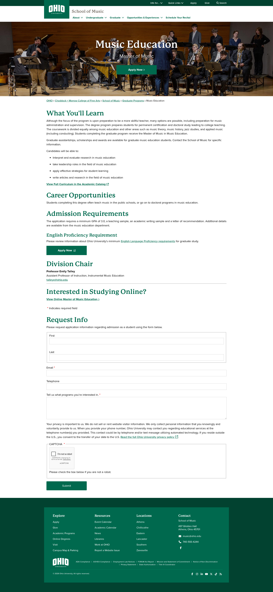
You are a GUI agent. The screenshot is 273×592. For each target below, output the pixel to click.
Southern (141, 544)
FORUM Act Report (146, 561)
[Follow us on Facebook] (180, 547)
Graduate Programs (133, 100)
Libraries (99, 539)
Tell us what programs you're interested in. (72, 395)
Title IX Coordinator (167, 564)
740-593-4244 (191, 541)
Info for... (155, 3)
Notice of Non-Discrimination (205, 561)
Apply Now (135, 70)
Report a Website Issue (107, 550)
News (98, 533)
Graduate (115, 17)
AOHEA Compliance (101, 561)
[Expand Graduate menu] (123, 17)
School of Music (88, 11)
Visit (55, 544)
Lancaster (141, 539)
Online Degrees (61, 539)
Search (223, 3)
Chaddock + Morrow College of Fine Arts (77, 100)
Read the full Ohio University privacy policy (149, 437)
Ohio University (66, 573)
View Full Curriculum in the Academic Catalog (77, 184)
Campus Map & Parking (65, 550)
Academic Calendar (105, 527)
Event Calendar (103, 522)
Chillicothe (142, 527)
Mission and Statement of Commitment (173, 561)
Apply (193, 3)
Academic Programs (64, 533)
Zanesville (142, 550)
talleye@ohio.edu (57, 280)
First (52, 336)
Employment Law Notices (124, 561)
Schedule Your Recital (178, 17)
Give (207, 3)
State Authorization (147, 564)
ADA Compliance (83, 561)
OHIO (49, 100)
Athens (140, 522)
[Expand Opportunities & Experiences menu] (161, 17)
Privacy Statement (128, 564)
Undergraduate (94, 17)
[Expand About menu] (82, 17)
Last (51, 352)
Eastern (140, 533)
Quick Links (174, 3)
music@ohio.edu (192, 536)
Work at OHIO (102, 544)
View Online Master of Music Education (71, 299)
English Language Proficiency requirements (148, 241)
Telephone (52, 381)
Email (49, 368)
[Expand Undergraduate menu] (105, 17)
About (76, 17)
